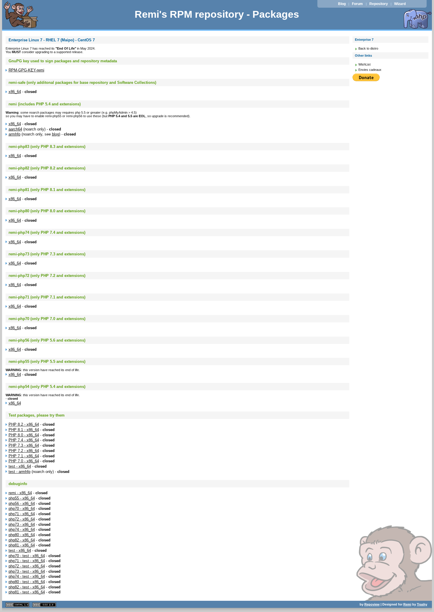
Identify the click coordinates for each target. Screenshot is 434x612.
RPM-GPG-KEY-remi (26, 70)
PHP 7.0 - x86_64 (24, 461)
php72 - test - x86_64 (27, 566)
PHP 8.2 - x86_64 (24, 424)
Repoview (372, 604)
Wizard (400, 4)
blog (55, 134)
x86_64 (15, 91)
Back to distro (368, 48)
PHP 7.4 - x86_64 (24, 440)
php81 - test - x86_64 (27, 592)
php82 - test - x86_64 (27, 587)
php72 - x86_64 (22, 519)
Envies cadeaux (369, 69)
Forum (357, 4)
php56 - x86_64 (22, 503)
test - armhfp (19, 471)
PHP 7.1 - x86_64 (24, 456)
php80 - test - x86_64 (27, 582)
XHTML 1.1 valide (17, 605)
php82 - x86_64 (22, 540)
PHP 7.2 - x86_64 (24, 450)
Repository (378, 4)
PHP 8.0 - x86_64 (24, 435)
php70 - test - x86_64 (27, 556)
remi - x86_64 (20, 493)
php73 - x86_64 (22, 524)
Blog (342, 4)
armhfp (14, 134)
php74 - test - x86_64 (27, 576)
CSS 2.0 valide (44, 605)
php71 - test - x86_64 (27, 561)
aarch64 (15, 129)
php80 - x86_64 (22, 535)
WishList (364, 64)
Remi (407, 604)
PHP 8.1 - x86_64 (24, 429)
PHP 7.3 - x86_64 (24, 445)
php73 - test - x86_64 (27, 571)
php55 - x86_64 (22, 498)
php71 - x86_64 (22, 514)
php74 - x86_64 (22, 529)
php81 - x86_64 (22, 545)
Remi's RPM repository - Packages (217, 14)
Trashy (422, 604)
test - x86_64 (20, 466)
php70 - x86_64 (22, 508)
